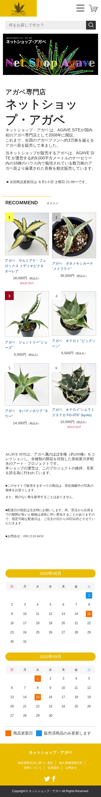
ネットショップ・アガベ (50, 752)
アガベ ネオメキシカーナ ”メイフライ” (72, 266)
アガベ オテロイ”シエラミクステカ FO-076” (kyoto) (73, 412)
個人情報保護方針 (71, 763)
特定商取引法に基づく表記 (35, 763)
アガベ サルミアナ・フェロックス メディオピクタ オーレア (26, 266)
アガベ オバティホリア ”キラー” (26, 413)
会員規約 (53, 767)
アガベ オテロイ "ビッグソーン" (73, 343)
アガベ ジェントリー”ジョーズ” (26, 345)
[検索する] (91, 25)
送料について (33, 767)
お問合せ (71, 767)
